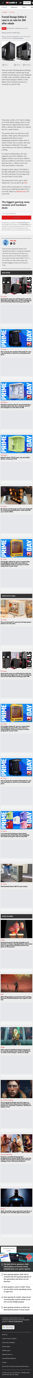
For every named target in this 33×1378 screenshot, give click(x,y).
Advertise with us (7, 1354)
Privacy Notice (25, 224)
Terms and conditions (8, 1342)
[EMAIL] (14, 243)
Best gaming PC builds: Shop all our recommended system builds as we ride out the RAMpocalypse (17, 1299)
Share (6, 65)
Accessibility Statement (9, 1358)
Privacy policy (6, 1346)
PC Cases (12, 12)
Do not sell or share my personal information (15, 1366)
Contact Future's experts (9, 1338)
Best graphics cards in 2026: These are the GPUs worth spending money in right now (17, 1289)
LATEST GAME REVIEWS (24, 1250)
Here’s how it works (18, 38)
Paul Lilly (11, 28)
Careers (4, 1362)
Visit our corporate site (16, 1321)
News (4, 28)
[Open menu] (3, 2)
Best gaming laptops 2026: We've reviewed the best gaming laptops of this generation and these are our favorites (17, 1278)
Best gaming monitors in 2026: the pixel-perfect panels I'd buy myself (17, 1308)
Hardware (4, 12)
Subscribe (27, 2)
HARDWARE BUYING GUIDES (9, 1250)
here (25, 183)
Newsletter (27, 65)
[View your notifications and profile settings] (16, 3)
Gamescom (14, 7)
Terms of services (22, 222)
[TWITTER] (11, 243)
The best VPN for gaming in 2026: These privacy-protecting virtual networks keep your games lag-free (17, 1266)
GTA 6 (24, 7)
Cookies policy (6, 1350)
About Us (4, 1334)
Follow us (18, 65)
